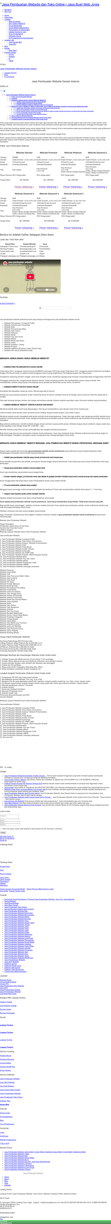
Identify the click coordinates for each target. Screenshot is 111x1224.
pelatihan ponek (10, 964)
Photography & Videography (19, 30)
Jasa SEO (12, 44)
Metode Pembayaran (8, 1140)
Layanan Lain (9, 40)
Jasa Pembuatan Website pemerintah (18, 938)
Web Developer (14, 22)
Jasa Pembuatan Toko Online (15, 907)
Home (6, 15)
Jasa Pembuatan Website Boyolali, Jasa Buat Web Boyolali (27, 1162)
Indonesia (4, 885)
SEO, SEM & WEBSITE (17, 24)
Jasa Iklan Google (11, 905)
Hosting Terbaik (6, 1002)
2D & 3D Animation (16, 34)
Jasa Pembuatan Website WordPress (18, 958)
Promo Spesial (5, 874)
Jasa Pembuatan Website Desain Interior (18, 69)
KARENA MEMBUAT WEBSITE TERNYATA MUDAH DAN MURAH (34, 105)
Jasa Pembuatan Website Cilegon (17, 1169)
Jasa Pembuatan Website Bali (16, 911)
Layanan (7, 20)
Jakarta (3, 883)
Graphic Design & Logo (17, 32)
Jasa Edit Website (7, 1086)
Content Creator (10, 52)
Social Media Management (19, 28)
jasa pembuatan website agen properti (19, 909)
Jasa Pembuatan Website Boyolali (17, 919)
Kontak (7, 48)
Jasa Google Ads (15, 42)
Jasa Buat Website (11, 903)
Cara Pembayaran (7, 1124)
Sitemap (7, 1185)
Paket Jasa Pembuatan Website (21, 97)
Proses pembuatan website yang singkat (28, 112)
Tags (6, 1183)
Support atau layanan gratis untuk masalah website (31, 114)
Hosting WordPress (7, 1067)
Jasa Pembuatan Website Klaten (16, 932)
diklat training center (46, 889)
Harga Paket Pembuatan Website (22, 116)
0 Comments (9, 77)
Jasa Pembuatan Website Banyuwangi (19, 915)
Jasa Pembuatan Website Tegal (16, 956)
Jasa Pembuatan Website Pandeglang (19, 1166)
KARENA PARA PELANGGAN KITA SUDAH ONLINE (31, 102)
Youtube (12, 57)
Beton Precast (32, 889)
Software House (15, 36)
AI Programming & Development (21, 38)
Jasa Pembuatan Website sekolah (17, 948)
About (6, 1179)
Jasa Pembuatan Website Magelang (18, 934)
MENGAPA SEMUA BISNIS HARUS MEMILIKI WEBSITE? (28, 100)
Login (2, 1132)
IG (9, 59)
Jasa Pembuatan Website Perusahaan (19, 940)
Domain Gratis (5, 1009)
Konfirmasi (4, 1136)
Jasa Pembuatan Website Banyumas (18, 913)
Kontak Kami (5, 866)
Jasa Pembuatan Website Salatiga (17, 944)
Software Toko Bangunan (14, 970)
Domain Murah (5, 980)
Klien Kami (13, 50)
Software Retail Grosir (12, 966)
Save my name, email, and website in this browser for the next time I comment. (32, 829)
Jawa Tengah (5, 879)
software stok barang (12, 968)
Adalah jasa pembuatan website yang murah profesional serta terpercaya (38, 108)
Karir (2, 870)
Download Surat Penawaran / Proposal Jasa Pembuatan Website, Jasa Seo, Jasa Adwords (39, 899)
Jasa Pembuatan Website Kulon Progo (19, 1167)
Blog (6, 46)
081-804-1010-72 (6, 836)
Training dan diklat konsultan (15, 971)
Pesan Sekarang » (24, 186)
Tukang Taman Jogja (17, 891)
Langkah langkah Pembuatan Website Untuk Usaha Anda (29, 119)
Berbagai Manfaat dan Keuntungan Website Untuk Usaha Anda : (31, 117)
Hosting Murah (5, 1056)
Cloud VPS (4, 984)
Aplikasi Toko (5, 1101)
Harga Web (8, 17)
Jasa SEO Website (11, 962)
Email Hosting (5, 1070)
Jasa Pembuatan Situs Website (12, 986)
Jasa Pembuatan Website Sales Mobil (19, 946)
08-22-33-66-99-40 (7, 838)
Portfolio (14, 98)
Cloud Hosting (5, 1063)
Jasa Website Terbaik (8, 1006)
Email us (3, 840)
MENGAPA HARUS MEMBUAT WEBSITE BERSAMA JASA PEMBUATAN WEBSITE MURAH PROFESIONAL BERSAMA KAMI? (49, 106)
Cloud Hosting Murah (8, 982)
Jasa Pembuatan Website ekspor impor (19, 923)
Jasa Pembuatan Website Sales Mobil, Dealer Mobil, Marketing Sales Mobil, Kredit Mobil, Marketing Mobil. (45, 1152)
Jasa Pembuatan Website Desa (16, 921)
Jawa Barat (4, 881)
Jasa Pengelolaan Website (14, 960)
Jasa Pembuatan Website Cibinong (18, 1164)
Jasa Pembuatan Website (10, 1079)
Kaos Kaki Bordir (18, 889)
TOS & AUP (4, 1143)
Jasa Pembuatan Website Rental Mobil (19, 942)
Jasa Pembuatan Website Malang (17, 936)
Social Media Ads (15, 26)
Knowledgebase (6, 1117)
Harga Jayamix (6, 889)
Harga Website (10, 901)
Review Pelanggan (7, 1013)
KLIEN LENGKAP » (7, 303)
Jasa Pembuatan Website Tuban (16, 1154)
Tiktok (11, 61)
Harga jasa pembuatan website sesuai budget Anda (31, 109)
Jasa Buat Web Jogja (8, 994)
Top (1, 1219)
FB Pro (11, 55)
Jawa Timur (4, 877)
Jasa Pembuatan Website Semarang (18, 950)
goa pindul (4, 891)
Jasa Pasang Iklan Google (10, 990)
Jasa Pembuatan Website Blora (16, 1160)
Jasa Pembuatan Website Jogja (16, 927)
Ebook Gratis (5, 1113)
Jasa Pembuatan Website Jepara (17, 925)
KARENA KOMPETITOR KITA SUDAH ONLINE (29, 103)
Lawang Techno (10, 73)
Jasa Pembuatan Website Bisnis (16, 917)
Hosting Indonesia (7, 1059)
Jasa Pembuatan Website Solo (16, 952)
